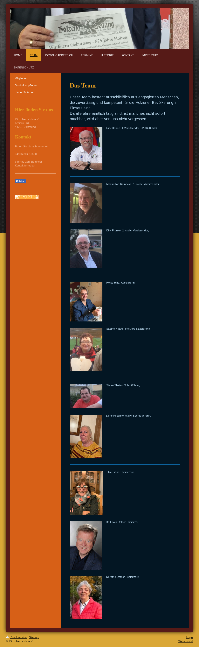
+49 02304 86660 (26, 154)
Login (189, 637)
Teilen (21, 181)
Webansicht (185, 641)
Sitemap (34, 637)
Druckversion (18, 637)
